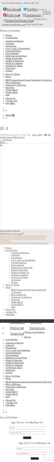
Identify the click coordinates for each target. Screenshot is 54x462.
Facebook (4, 243)
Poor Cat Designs (8, 417)
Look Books (11, 250)
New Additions (13, 82)
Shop (8, 287)
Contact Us (11, 312)
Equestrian (11, 46)
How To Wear (13, 285)
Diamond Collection (16, 85)
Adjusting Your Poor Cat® (34, 236)
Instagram (33, 243)
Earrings (10, 87)
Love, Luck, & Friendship (18, 48)
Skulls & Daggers (14, 63)
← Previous (6, 140)
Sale (8, 95)
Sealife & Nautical (15, 61)
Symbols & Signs (14, 66)
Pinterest (23, 243)
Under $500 (12, 92)
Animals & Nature (15, 41)
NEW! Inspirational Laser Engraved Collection (29, 80)
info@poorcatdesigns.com (13, 25)
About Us (10, 309)
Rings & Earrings (14, 58)
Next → (3, 142)
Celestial (10, 43)
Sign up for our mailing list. (12, 238)
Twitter (14, 243)
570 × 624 (37, 135)
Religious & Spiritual (16, 56)
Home (9, 248)
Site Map (31, 238)
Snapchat (43, 243)
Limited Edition (13, 51)
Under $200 (12, 90)
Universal (10, 68)
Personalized (12, 53)
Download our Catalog (10, 236)
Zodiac (9, 71)
